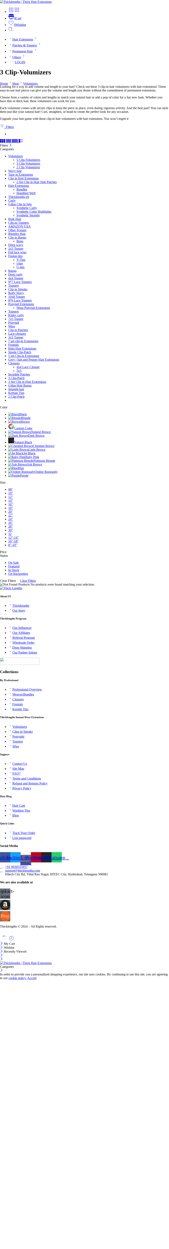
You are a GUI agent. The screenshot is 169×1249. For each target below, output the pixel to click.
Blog (15, 815)
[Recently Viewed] (11, 940)
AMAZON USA (19, 226)
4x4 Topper (15, 278)
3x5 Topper (15, 337)
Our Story (18, 610)
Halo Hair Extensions (22, 348)
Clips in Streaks (22, 731)
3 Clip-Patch (16, 378)
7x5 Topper (15, 319)
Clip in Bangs (17, 237)
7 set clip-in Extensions (23, 341)
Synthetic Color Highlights (33, 211)
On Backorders (18, 573)
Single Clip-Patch (19, 352)
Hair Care (18, 805)
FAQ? (16, 773)
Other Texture (17, 230)
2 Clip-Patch (16, 396)
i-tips (19, 263)
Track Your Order (23, 833)
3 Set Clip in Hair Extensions (27, 382)
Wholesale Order (23, 642)
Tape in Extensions (20, 174)
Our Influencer (22, 628)
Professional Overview (27, 689)
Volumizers (30, 83)
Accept (31, 978)
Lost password (21, 838)
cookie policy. (17, 978)
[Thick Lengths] (11, 588)
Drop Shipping (22, 647)
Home (4, 83)
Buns (19, 241)
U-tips (20, 267)
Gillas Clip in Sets (20, 204)
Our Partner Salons (24, 652)
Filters (9, 127)
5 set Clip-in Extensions (23, 356)
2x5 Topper (15, 248)
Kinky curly (16, 315)
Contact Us (19, 763)
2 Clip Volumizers (28, 167)
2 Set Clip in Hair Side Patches (36, 182)
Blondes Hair (17, 234)
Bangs (12, 271)
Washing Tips (21, 810)
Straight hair (16, 389)
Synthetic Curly (26, 208)
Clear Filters (28, 580)
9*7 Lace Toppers (20, 282)
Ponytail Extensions (21, 304)
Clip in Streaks (17, 289)
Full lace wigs (17, 252)
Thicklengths (20, 605)
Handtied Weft (25, 193)
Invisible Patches (19, 374)
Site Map (18, 768)
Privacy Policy (21, 788)
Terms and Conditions (26, 778)
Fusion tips (15, 256)
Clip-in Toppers (18, 222)
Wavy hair (15, 171)
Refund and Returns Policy (30, 783)
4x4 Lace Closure (28, 367)
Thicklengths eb (18, 197)
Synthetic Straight (28, 215)
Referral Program (23, 637)
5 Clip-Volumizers (28, 160)
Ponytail (13, 322)
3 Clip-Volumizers (28, 163)
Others (16, 57)
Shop (15, 83)
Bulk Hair (14, 219)
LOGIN (20, 62)
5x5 (18, 370)
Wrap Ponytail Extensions (33, 308)
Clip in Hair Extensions (23, 178)
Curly (12, 200)
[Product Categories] (11, 11)
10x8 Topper (16, 296)
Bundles (21, 189)
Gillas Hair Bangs (20, 385)
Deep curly (15, 274)
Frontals (13, 345)
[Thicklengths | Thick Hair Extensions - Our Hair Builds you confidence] (26, 1)
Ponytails (18, 736)
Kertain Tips (16, 393)
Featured (14, 566)
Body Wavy (16, 293)
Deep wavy (15, 245)
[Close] (10, 145)
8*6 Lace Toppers (20, 300)
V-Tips (20, 259)
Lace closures (17, 333)
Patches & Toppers (24, 45)
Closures (14, 363)
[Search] (10, 30)
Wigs (11, 326)
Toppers (13, 285)
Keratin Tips (20, 709)
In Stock (13, 570)
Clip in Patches (18, 330)
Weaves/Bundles (23, 694)
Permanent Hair (22, 51)
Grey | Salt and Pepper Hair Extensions (33, 359)
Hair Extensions (22, 39)
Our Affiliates (21, 632)
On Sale (13, 562)
